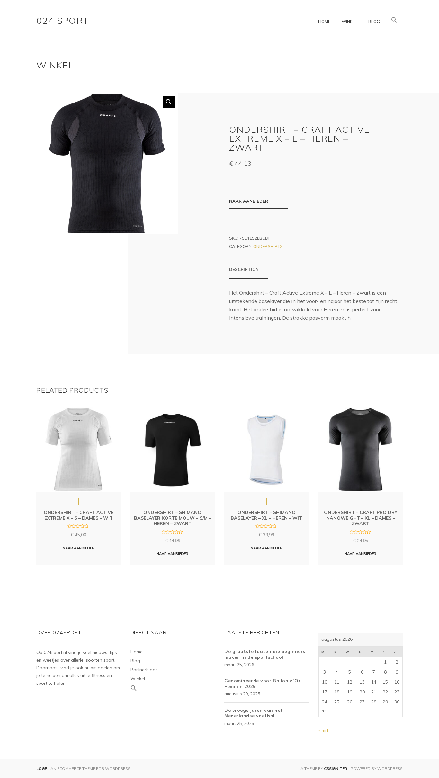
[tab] (248, 272)
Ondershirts (268, 246)
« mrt (323, 730)
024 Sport (62, 20)
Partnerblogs (144, 670)
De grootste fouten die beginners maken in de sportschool (264, 654)
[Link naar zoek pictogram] (394, 20)
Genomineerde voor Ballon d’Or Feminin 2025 (262, 683)
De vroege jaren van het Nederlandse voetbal (253, 713)
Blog (374, 21)
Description (244, 269)
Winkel (349, 21)
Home (324, 21)
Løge (42, 768)
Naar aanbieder (248, 201)
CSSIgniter (335, 768)
